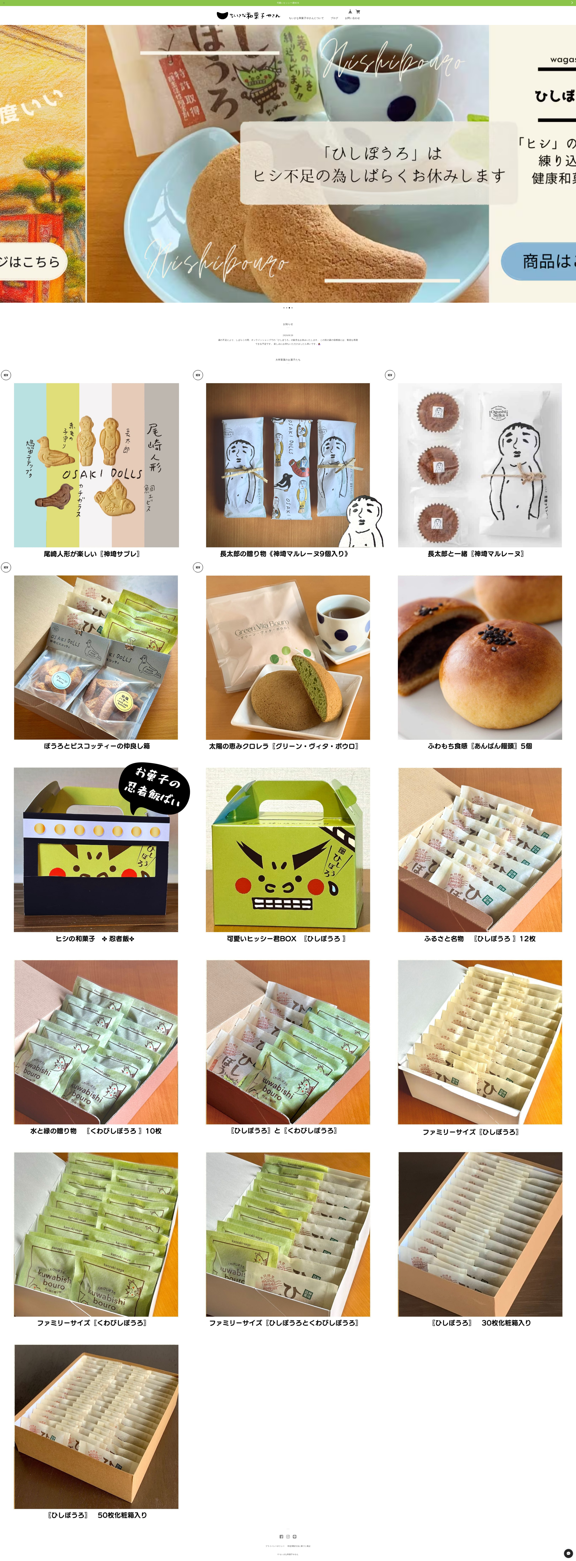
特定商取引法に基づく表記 (299, 1546)
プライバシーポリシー (275, 1546)
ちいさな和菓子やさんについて (306, 18)
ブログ (334, 18)
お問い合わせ (352, 18)
